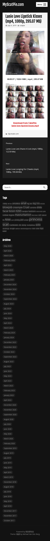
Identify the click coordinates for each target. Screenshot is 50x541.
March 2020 (8, 438)
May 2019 (7, 467)
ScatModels (13, 225)
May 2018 (7, 501)
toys (41, 228)
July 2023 (7, 366)
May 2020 (7, 434)
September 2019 (10, 448)
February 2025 (9, 275)
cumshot (33, 207)
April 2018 (7, 506)
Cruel (26, 207)
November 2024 (10, 289)
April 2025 (7, 265)
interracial (39, 211)
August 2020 (8, 419)
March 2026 (8, 255)
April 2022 (7, 400)
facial (5, 211)
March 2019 (8, 477)
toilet (37, 228)
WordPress (30, 532)
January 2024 (9, 337)
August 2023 (8, 361)
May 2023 (7, 376)
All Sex (10, 204)
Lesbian (5, 215)
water (5, 231)
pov (22, 219)
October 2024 (9, 294)
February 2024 (9, 333)
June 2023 (7, 371)
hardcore (32, 211)
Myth (18, 534)
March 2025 (8, 270)
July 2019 (7, 458)
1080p (5, 204)
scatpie (22, 25)
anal (23, 203)
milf (39, 215)
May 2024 (7, 318)
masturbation (23, 214)
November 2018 (10, 482)
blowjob (7, 207)
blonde (42, 204)
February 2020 (9, 443)
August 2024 (8, 304)
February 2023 (9, 390)
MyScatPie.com (13, 4)
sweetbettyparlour (26, 228)
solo (38, 224)
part (12, 220)
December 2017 (10, 511)
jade (44, 211)
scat (6, 224)
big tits (36, 203)
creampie (18, 207)
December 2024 (10, 284)
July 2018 (7, 491)
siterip (24, 225)
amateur (16, 203)
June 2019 (7, 463)
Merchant (35, 215)
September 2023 (10, 357)
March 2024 (8, 328)
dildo (39, 207)
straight (12, 229)
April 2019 (7, 472)
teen (33, 228)
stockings (6, 228)
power (26, 220)
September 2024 (10, 299)
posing (17, 220)
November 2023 (10, 347)
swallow (17, 228)
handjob (25, 211)
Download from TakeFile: (25, 123)
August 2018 (8, 487)
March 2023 (8, 386)
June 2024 (7, 313)
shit (20, 225)
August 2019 (8, 453)
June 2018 (7, 496)
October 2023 (9, 352)
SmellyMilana (31, 225)
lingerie (11, 215)
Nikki (8, 219)
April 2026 (7, 251)
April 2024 (7, 323)
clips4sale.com (13, 134)
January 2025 (9, 280)
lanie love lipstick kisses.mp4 (25, 125)
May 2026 (7, 246)
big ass (29, 203)
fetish (12, 211)
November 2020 (10, 410)
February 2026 (9, 260)
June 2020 (7, 429)
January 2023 (9, 395)
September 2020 (10, 414)
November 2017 (10, 516)
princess (35, 219)
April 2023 (7, 381)
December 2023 (10, 342)
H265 (19, 211)
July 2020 (7, 424)
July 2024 (7, 308)
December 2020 (10, 405)
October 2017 (9, 520)
